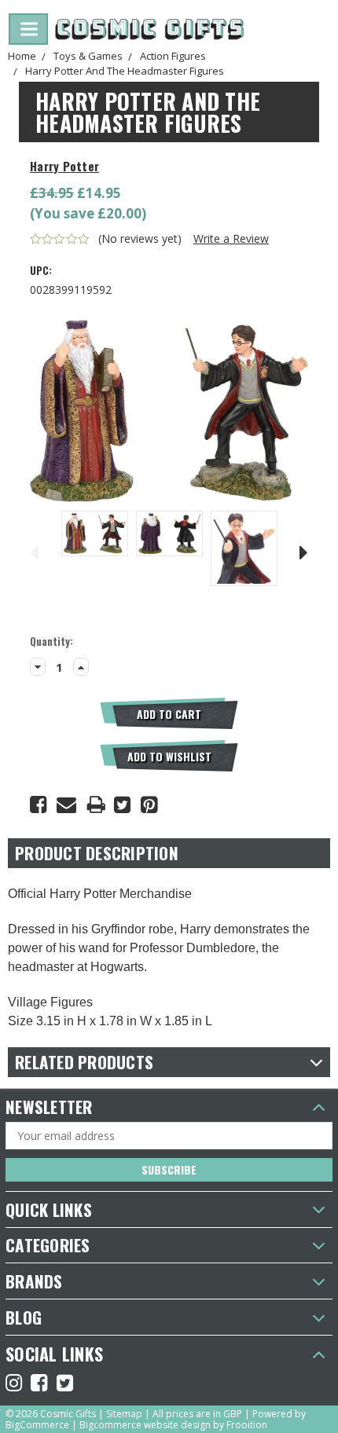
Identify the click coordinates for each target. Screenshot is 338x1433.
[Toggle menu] (28, 29)
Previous (34, 550)
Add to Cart (169, 714)
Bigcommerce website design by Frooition (173, 1424)
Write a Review (231, 238)
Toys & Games (88, 56)
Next (304, 550)
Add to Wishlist (169, 756)
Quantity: (51, 641)
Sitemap (124, 1413)
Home (22, 56)
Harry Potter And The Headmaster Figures (124, 71)
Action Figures (173, 56)
